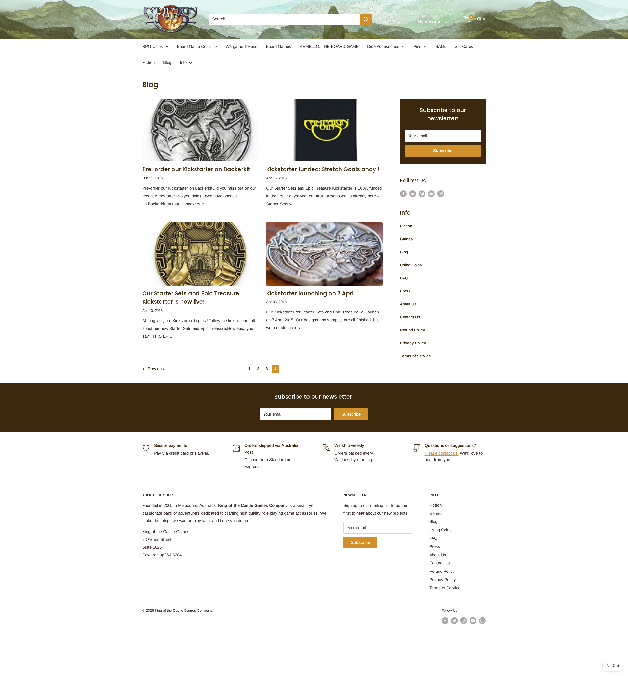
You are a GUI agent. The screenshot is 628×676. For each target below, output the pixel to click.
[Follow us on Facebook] (403, 193)
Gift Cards (463, 46)
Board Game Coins (194, 46)
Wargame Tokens (241, 46)
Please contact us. (442, 453)
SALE (440, 46)
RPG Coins (152, 46)
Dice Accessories (383, 46)
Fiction (148, 62)
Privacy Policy (413, 343)
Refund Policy (412, 330)
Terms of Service (415, 356)
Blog (167, 62)
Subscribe (442, 150)
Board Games (278, 46)
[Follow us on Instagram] (422, 193)
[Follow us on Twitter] (412, 193)
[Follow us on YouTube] (431, 193)
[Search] (366, 19)
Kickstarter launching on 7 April (310, 293)
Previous (156, 369)
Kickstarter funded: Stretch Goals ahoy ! (322, 169)
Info (183, 62)
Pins (417, 46)
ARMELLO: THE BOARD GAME (329, 46)
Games (406, 239)
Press (405, 291)
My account (430, 21)
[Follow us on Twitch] (440, 193)
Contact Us (410, 317)
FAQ (404, 278)
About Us (408, 304)
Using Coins (411, 265)
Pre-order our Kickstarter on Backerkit (196, 169)
